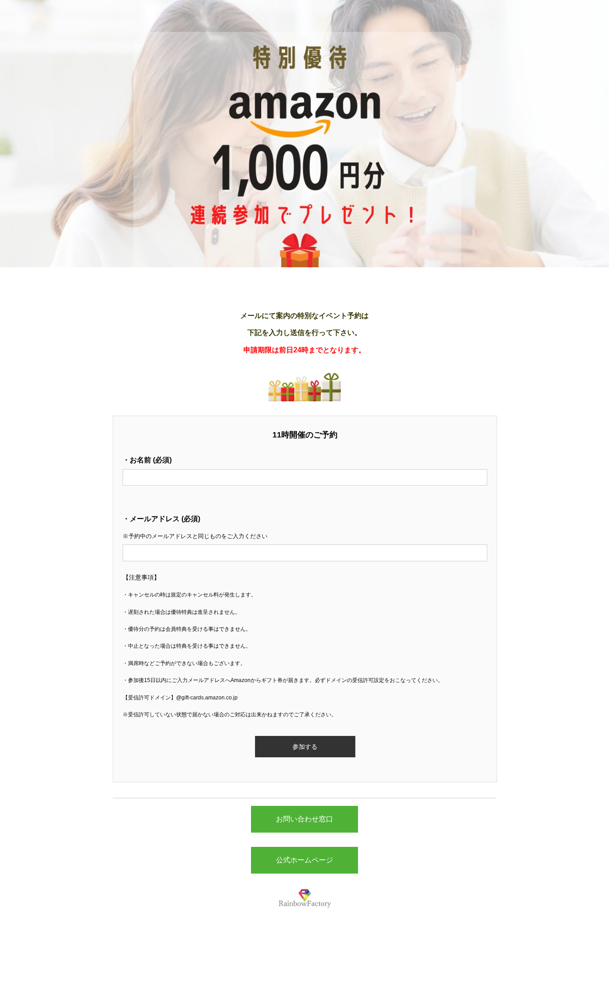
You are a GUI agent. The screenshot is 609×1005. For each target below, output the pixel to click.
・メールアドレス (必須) (161, 519)
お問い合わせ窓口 (304, 819)
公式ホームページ (304, 860)
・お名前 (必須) (147, 460)
